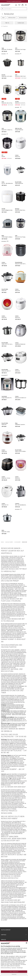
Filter (6, 22)
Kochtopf (17, 796)
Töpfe (12, 687)
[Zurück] (2, 14)
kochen (2, 783)
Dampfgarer (3, 715)
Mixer (3, 17)
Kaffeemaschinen (12, 17)
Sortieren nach (21, 22)
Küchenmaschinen (23, 17)
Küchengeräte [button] (17, 542)
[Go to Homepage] (5, 5)
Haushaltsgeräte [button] (9, 542)
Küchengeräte (13, 762)
